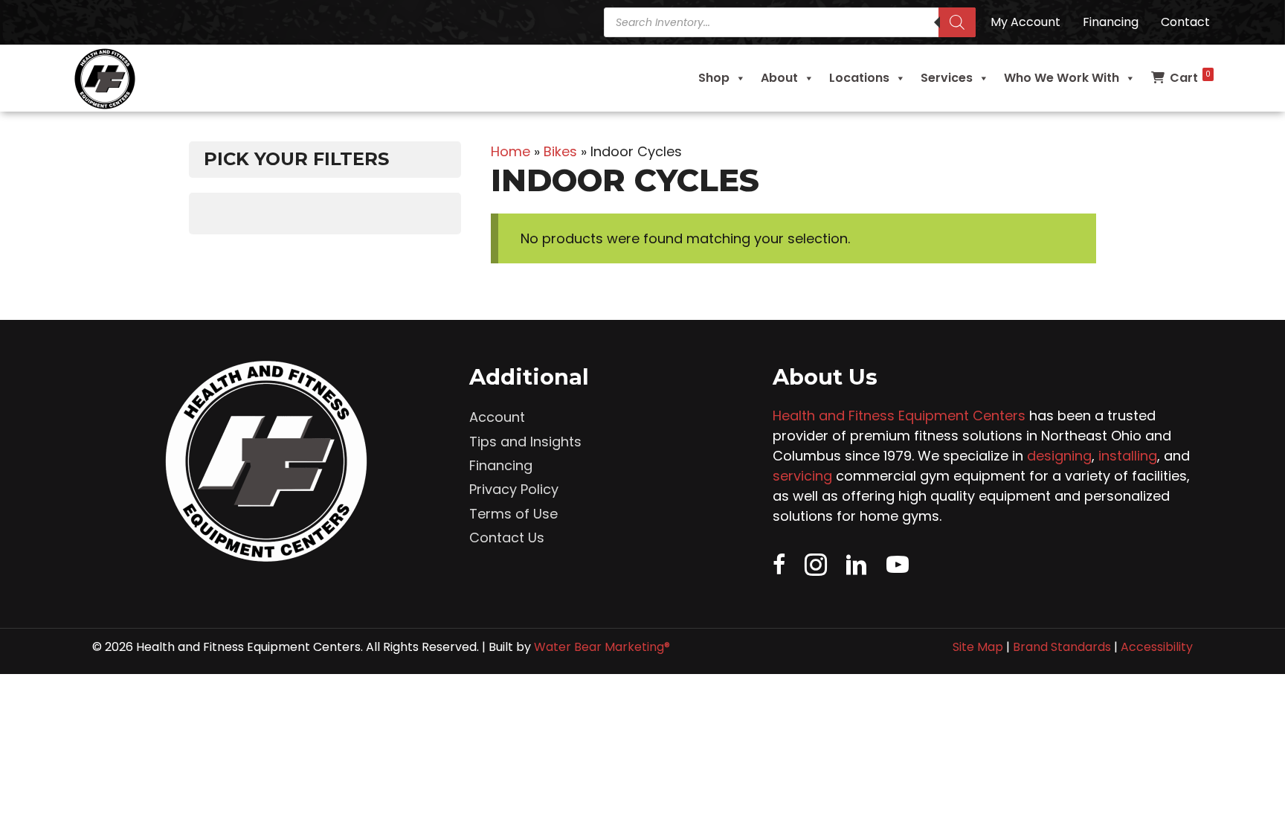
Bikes (560, 151)
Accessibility (1157, 646)
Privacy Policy (513, 489)
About (779, 77)
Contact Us (506, 537)
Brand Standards (1062, 646)
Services (947, 77)
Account (497, 417)
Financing (500, 465)
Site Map (978, 646)
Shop (714, 77)
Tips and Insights (525, 441)
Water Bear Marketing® (602, 646)
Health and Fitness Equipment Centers (899, 415)
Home (510, 151)
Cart (1190, 77)
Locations (859, 77)
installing (1127, 455)
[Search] (957, 22)
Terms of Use (513, 513)
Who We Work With (1061, 77)
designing (1059, 455)
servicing (802, 475)
